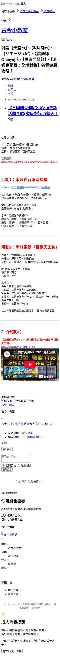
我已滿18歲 (8, 651)
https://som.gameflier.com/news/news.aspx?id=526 (29, 161)
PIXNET (15, 604)
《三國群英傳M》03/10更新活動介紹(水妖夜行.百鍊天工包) (33, 114)
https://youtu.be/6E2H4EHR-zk (18, 346)
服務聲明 (36, 608)
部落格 (12, 89)
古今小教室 (14, 30)
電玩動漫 (28, 79)
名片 (10, 93)
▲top (4, 442)
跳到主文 (6, 39)
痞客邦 (28, 423)
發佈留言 (7, 469)
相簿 (10, 85)
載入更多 (7, 449)
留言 (35, 423)
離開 (19, 651)
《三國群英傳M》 (32, 437)
